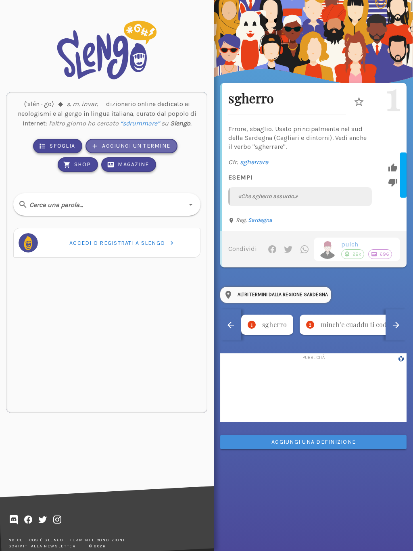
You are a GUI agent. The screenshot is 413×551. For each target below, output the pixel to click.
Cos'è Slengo (46, 540)
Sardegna (260, 220)
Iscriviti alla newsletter (41, 546)
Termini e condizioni (97, 540)
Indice (14, 540)
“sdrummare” (140, 123)
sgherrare (254, 162)
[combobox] (106, 204)
